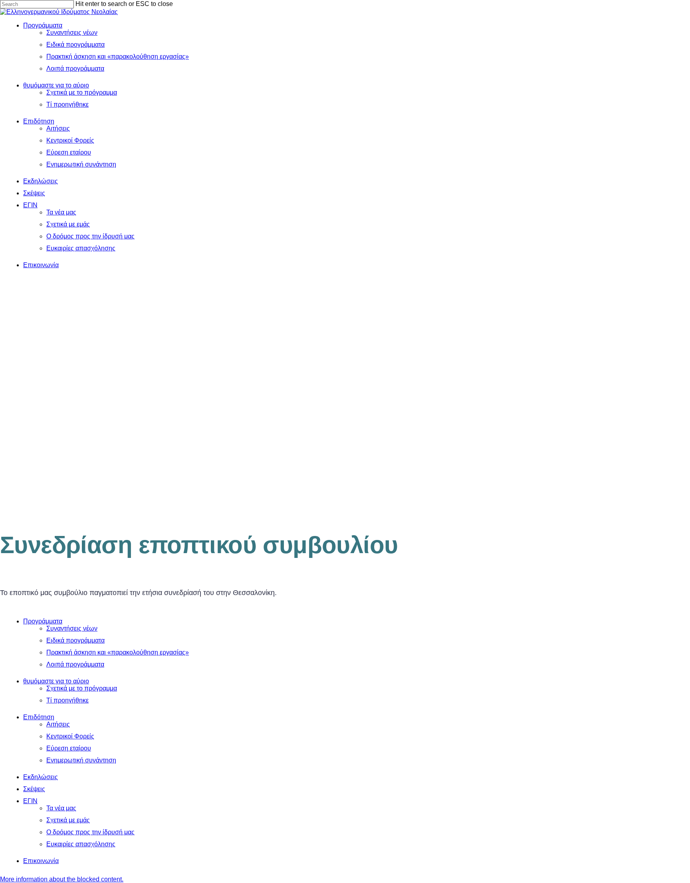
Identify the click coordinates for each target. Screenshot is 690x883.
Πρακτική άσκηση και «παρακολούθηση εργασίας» (117, 652)
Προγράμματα (42, 621)
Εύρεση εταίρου (68, 748)
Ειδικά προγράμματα (75, 640)
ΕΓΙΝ (30, 801)
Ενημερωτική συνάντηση (81, 760)
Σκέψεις (34, 789)
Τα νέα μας (61, 808)
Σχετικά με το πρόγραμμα (81, 688)
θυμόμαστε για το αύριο (56, 681)
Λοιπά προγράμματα (75, 664)
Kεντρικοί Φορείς (70, 736)
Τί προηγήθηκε (67, 700)
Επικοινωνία (41, 860)
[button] (61, 879)
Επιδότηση (38, 717)
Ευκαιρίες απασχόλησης (80, 844)
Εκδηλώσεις (40, 777)
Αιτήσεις (58, 724)
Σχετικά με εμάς (68, 820)
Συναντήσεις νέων (71, 628)
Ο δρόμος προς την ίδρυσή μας (90, 832)
